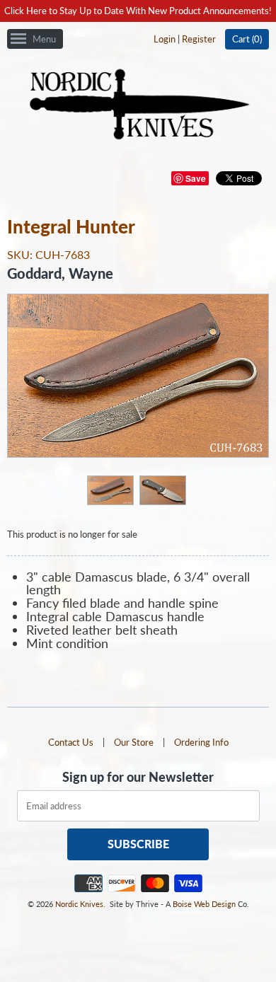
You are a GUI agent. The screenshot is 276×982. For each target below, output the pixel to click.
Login (165, 39)
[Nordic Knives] (138, 105)
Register (199, 39)
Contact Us (70, 742)
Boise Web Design (204, 903)
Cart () (247, 39)
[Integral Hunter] (109, 489)
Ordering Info (201, 742)
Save (195, 178)
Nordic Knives (79, 903)
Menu (44, 39)
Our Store (134, 742)
